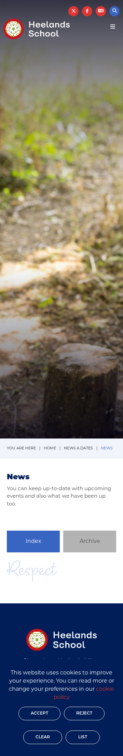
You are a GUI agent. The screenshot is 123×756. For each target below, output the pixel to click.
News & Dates (78, 448)
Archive (90, 541)
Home (50, 448)
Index (33, 541)
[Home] (36, 29)
